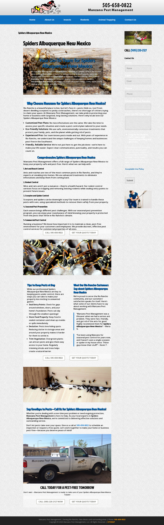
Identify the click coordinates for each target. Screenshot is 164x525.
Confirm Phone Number (138, 101)
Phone (128, 88)
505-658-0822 (119, 519)
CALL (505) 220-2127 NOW (51, 501)
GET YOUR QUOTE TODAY (84, 232)
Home (32, 20)
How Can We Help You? (137, 113)
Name (128, 62)
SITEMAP (111, 522)
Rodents (84, 20)
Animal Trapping (106, 20)
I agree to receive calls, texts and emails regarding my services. (140, 138)
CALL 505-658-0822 (54, 232)
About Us (49, 20)
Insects (67, 20)
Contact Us (130, 20)
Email (128, 75)
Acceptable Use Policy (134, 169)
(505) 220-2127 (139, 50)
